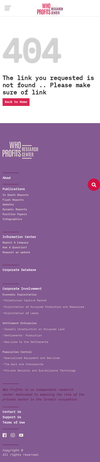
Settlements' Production (23, 335)
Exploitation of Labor (21, 313)
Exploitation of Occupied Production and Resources (44, 307)
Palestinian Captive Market (25, 300)
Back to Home (16, 102)
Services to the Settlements (26, 342)
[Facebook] (5, 435)
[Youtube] (21, 435)
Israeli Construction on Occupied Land (34, 329)
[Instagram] (13, 435)
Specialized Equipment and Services (32, 358)
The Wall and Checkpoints (23, 364)
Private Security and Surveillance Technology (40, 370)
